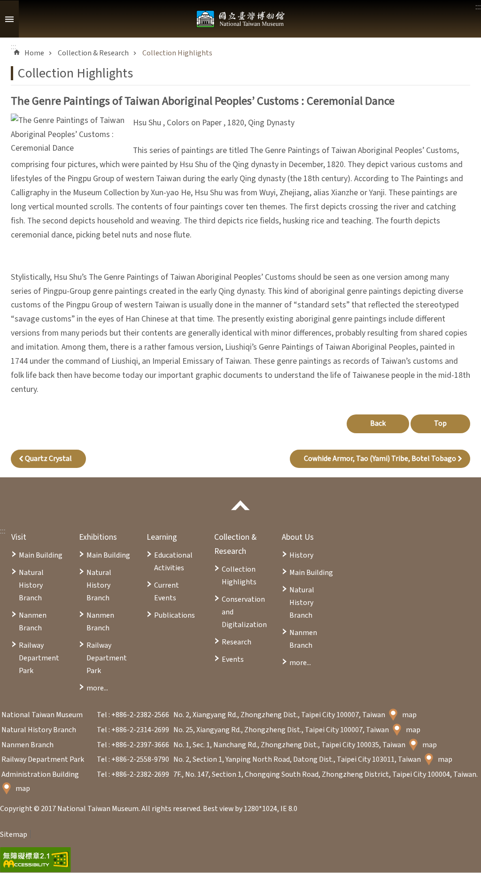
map (409, 715)
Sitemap (13, 834)
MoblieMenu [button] (9, 19)
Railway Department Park (39, 658)
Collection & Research (93, 53)
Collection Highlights (177, 53)
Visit (18, 537)
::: (3, 531)
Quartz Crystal (48, 458)
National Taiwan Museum (240, 19)
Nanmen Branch (33, 621)
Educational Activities (173, 561)
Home (34, 53)
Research (236, 642)
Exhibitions (98, 537)
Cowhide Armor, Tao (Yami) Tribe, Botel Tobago (380, 458)
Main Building (40, 555)
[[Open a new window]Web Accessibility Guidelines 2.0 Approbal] (35, 860)
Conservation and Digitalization (244, 612)
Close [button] (240, 505)
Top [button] (440, 423)
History (301, 555)
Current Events (166, 591)
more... (97, 688)
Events (233, 659)
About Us (298, 537)
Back (378, 423)
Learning (162, 537)
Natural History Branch (31, 585)
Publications (174, 615)
